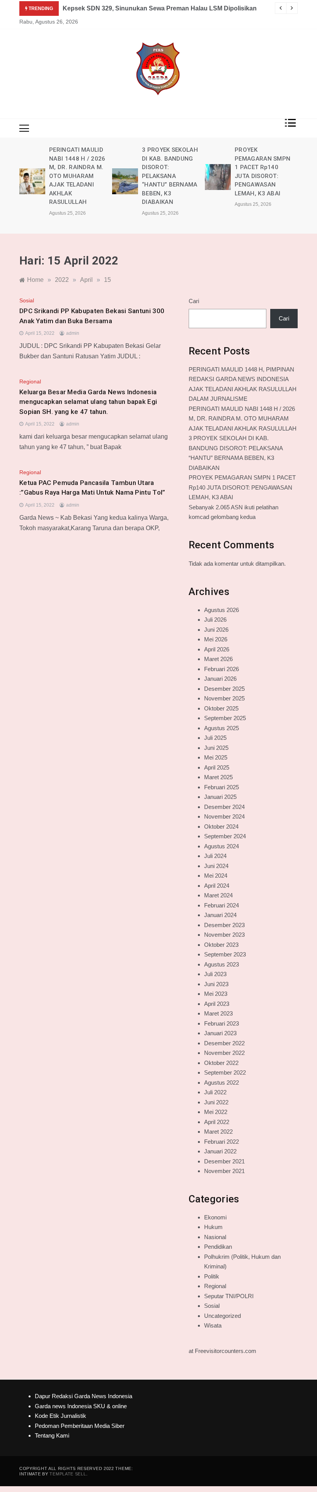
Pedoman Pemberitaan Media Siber (79, 1425)
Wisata (213, 1325)
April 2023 (216, 1003)
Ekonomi (215, 1217)
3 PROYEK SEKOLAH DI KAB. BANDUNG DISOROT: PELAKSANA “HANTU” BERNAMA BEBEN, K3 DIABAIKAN (170, 175)
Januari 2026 (220, 678)
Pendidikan (218, 1246)
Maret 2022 (218, 1131)
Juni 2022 (216, 1102)
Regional (30, 381)
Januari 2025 (220, 796)
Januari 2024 (220, 915)
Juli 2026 (215, 619)
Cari (194, 301)
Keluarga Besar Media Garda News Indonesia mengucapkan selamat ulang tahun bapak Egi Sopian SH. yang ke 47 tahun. (88, 401)
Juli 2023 (215, 974)
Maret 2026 (218, 659)
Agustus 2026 (221, 610)
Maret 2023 (218, 1013)
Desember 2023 (224, 925)
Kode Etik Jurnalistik (60, 1415)
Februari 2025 (221, 787)
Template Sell (67, 1474)
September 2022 (225, 1072)
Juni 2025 (216, 747)
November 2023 (224, 934)
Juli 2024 (215, 856)
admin (72, 333)
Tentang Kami (52, 1435)
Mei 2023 (215, 993)
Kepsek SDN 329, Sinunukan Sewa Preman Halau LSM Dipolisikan (160, 8)
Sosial (26, 300)
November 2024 (224, 816)
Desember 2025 (224, 688)
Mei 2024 (215, 875)
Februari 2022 (221, 1141)
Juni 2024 (216, 866)
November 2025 (224, 698)
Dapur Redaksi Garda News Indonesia (83, 1396)
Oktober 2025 (221, 708)
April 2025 (216, 767)
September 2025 (225, 718)
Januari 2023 (220, 1033)
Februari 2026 (221, 669)
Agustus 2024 (221, 846)
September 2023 (225, 954)
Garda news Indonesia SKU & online (81, 1406)
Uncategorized (222, 1315)
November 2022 (224, 1052)
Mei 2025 (215, 757)
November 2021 (224, 1171)
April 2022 (216, 1122)
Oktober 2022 (221, 1063)
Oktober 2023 (221, 944)
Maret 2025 (218, 777)
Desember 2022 (224, 1043)
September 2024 (225, 836)
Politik (211, 1276)
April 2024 (216, 885)
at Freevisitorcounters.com (222, 1351)
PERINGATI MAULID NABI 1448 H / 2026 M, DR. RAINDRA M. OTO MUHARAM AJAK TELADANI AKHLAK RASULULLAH (77, 175)
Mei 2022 (215, 1112)
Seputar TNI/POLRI (229, 1296)
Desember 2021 (224, 1161)
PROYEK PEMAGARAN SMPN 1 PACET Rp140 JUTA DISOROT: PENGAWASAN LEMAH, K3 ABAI (242, 487)
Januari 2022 (220, 1151)
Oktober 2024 (221, 826)
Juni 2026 (216, 629)
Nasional (215, 1237)
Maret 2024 (218, 895)
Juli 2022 (215, 1092)
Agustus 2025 (221, 728)
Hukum (213, 1227)
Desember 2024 (224, 807)
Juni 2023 (216, 984)
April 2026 (216, 649)
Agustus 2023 (221, 964)
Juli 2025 (215, 737)
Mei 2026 (215, 639)
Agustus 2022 (221, 1082)
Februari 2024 (221, 905)
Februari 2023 (221, 1023)
